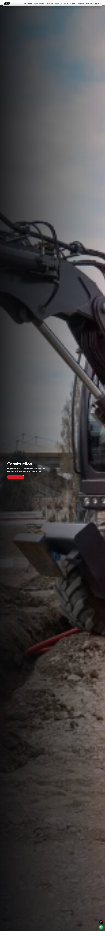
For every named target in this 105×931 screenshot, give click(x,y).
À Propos (65, 3)
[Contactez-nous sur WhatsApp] (101, 927)
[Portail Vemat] (100, 4)
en (74, 3)
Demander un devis (16, 477)
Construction (50, 3)
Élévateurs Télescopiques (39, 3)
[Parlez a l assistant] (101, 922)
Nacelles (30, 3)
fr (72, 3)
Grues (25, 3)
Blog (61, 3)
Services (57, 3)
